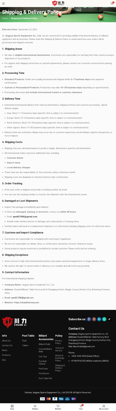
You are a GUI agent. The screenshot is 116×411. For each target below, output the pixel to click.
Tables (25, 345)
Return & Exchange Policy (59, 358)
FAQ (4, 360)
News (4, 350)
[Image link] (14, 322)
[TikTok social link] (109, 319)
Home (5, 18)
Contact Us (7, 345)
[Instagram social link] (94, 319)
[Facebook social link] (89, 319)
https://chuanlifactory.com (26, 302)
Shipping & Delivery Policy (60, 368)
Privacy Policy (58, 342)
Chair (24, 341)
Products (6, 355)
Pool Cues (43, 368)
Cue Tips (43, 356)
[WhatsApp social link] (104, 319)
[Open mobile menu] (3, 3)
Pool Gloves (44, 373)
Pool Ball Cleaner (42, 362)
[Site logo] (58, 3)
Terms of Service (59, 349)
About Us (6, 341)
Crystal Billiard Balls (45, 350)
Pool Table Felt (45, 378)
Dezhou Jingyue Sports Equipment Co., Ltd (45, 392)
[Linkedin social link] (99, 319)
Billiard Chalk (44, 344)
